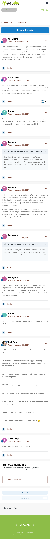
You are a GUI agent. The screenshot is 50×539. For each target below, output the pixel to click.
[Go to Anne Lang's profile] (4, 79)
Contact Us (25, 525)
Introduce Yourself (25, 22)
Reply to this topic (25, 30)
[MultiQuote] (3, 68)
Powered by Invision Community (25, 535)
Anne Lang (13, 77)
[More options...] (45, 40)
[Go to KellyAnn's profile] (4, 343)
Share (25, 493)
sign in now (14, 470)
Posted (18, 42)
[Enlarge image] (39, 420)
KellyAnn (12, 342)
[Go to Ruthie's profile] (4, 112)
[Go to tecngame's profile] (4, 40)
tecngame (8, 20)
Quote (9, 68)
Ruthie (11, 111)
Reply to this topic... (14, 480)
